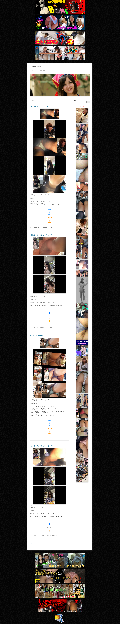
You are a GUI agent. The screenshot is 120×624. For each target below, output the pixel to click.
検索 (75, 100)
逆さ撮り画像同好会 (42, 70)
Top (117, 621)
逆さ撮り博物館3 (36, 66)
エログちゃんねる (33, 70)
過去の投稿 (33, 543)
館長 (51, 227)
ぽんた (35, 227)
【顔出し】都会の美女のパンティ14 (41, 235)
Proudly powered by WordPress (35, 548)
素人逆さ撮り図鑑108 (37, 335)
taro (35, 327)
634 (35, 438)
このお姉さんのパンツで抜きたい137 (42, 106)
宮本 (38, 227)
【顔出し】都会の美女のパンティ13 (41, 446)
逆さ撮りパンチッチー (52, 70)
